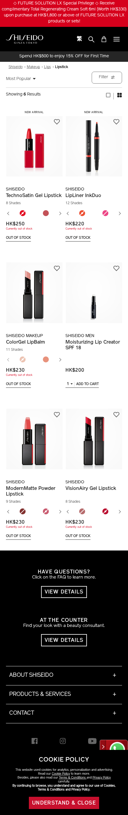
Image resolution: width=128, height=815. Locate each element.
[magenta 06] (105, 213)
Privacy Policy (102, 777)
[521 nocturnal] (22, 511)
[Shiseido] (24, 39)
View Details (64, 592)
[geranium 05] (82, 213)
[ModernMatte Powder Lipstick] (34, 435)
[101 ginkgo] (22, 359)
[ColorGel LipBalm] (34, 289)
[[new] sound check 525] (45, 511)
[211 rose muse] (82, 511)
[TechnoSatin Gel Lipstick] (34, 142)
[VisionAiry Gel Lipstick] (93, 435)
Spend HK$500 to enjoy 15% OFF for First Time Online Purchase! (64, 56)
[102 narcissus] (45, 359)
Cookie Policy (61, 774)
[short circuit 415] (22, 213)
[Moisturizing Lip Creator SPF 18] (93, 289)
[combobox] (24, 79)
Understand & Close (64, 803)
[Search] (91, 40)
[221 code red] (105, 511)
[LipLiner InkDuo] (93, 142)
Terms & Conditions (73, 777)
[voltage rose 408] (45, 213)
